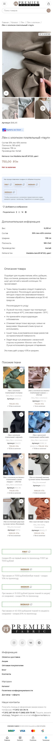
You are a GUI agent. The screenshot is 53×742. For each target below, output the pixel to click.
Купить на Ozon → (14, 130)
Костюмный (41, 482)
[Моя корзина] (48, 3)
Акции (42, 199)
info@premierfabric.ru (40, 715)
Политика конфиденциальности (17, 690)
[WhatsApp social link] (19, 212)
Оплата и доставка (11, 657)
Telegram (15, 715)
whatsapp (6, 715)
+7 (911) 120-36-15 (20, 710)
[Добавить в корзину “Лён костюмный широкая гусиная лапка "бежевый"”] (5, 517)
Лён (22, 22)
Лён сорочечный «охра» (39, 522)
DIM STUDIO (41, 726)
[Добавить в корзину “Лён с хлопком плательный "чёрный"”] (5, 430)
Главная (5, 22)
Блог (4, 670)
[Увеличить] (6, 93)
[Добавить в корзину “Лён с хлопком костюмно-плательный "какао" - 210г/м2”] (30, 385)
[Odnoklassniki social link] (16, 212)
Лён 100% (41, 525)
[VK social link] (22, 212)
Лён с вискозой (41, 440)
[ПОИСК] (49, 11)
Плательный (39, 527)
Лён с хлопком (33, 22)
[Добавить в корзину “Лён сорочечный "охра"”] (30, 517)
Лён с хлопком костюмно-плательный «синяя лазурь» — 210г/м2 (14, 479)
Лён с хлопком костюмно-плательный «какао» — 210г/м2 (39, 393)
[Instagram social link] (14, 642)
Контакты (6, 674)
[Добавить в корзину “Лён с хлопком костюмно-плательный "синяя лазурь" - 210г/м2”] (5, 472)
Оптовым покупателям (12, 665)
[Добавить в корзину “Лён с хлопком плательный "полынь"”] (5, 385)
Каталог (14, 22)
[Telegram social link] (25, 212)
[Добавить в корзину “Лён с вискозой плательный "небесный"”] (30, 430)
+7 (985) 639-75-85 (26, 713)
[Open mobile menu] (4, 3)
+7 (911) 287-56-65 (10, 713)
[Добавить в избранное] (21, 370)
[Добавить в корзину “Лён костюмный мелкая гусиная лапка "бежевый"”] (30, 472)
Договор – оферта (11, 695)
